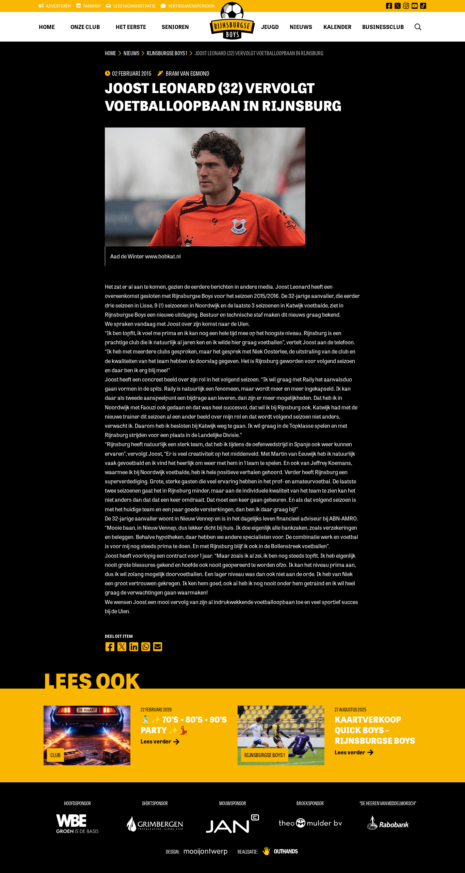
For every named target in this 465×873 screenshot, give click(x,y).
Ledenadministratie (134, 6)
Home (47, 27)
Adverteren (58, 6)
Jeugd (270, 27)
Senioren (175, 27)
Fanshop (92, 6)
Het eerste (131, 27)
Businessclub (383, 27)
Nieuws (301, 27)
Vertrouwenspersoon (191, 6)
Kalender (337, 27)
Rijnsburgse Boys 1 (167, 53)
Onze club (85, 27)
